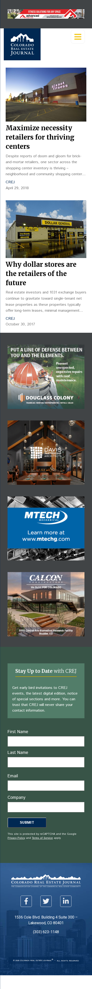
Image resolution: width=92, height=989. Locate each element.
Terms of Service (42, 838)
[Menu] (78, 37)
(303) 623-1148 (46, 932)
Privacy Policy (16, 838)
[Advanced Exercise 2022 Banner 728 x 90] (46, 17)
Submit (27, 822)
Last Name (18, 753)
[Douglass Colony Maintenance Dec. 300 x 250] (46, 412)
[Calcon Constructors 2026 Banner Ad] (46, 640)
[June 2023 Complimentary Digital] (46, 488)
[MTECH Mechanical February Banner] (46, 564)
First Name (18, 732)
